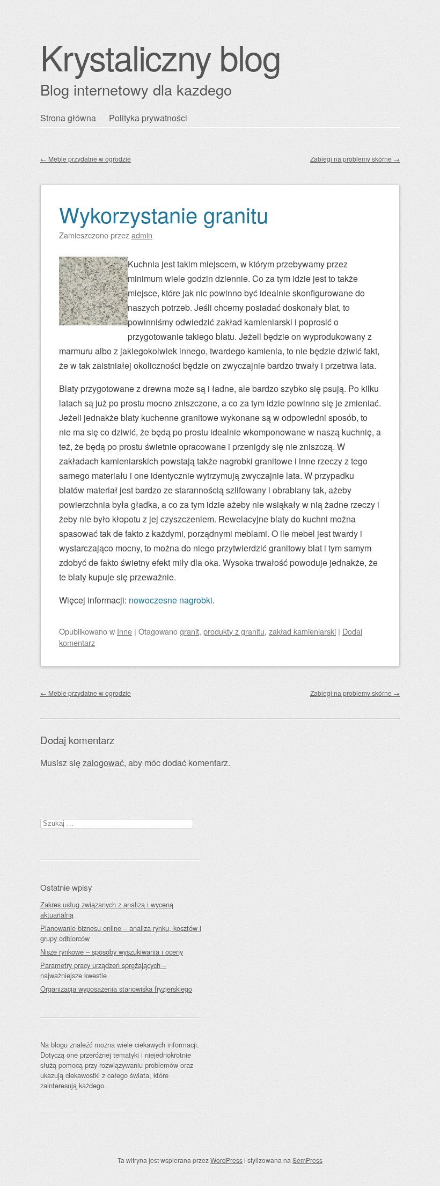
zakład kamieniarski (302, 631)
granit (189, 631)
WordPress (226, 1160)
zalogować (103, 762)
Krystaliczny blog (160, 56)
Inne (124, 631)
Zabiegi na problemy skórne (355, 158)
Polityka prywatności (148, 118)
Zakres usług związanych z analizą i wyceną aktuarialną (106, 909)
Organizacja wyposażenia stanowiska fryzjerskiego (116, 989)
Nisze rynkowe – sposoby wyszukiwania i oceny (111, 952)
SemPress (307, 1160)
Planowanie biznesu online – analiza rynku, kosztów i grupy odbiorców (120, 933)
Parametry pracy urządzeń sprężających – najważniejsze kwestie (103, 970)
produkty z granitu (234, 631)
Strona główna (68, 118)
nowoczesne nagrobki (170, 600)
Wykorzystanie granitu (163, 214)
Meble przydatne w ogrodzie (85, 158)
